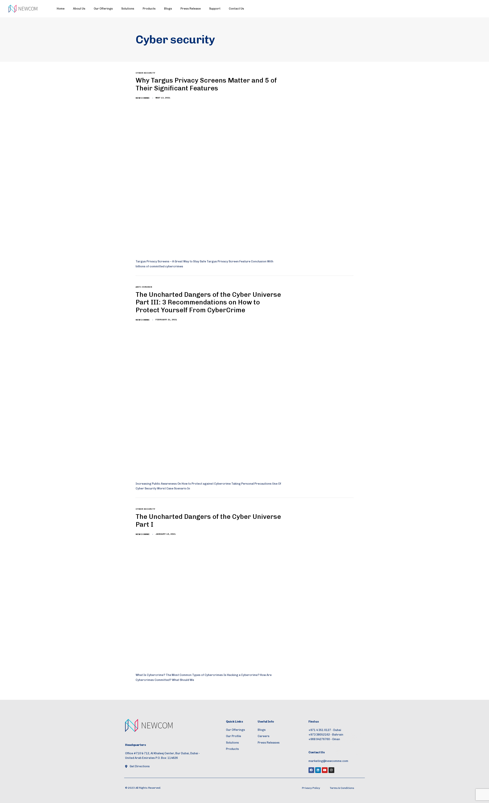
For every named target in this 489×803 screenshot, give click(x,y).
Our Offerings (103, 8)
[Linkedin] (318, 770)
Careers (264, 736)
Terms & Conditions (342, 788)
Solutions (127, 8)
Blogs (168, 8)
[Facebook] (311, 770)
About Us (79, 8)
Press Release (191, 8)
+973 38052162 (319, 734)
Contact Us (236, 8)
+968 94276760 (319, 739)
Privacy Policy (311, 788)
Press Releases (269, 742)
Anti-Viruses (144, 287)
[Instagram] (331, 770)
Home (61, 8)
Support (214, 8)
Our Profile (233, 736)
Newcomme (143, 98)
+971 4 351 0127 (319, 730)
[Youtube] (325, 770)
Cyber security (145, 73)
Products (149, 8)
